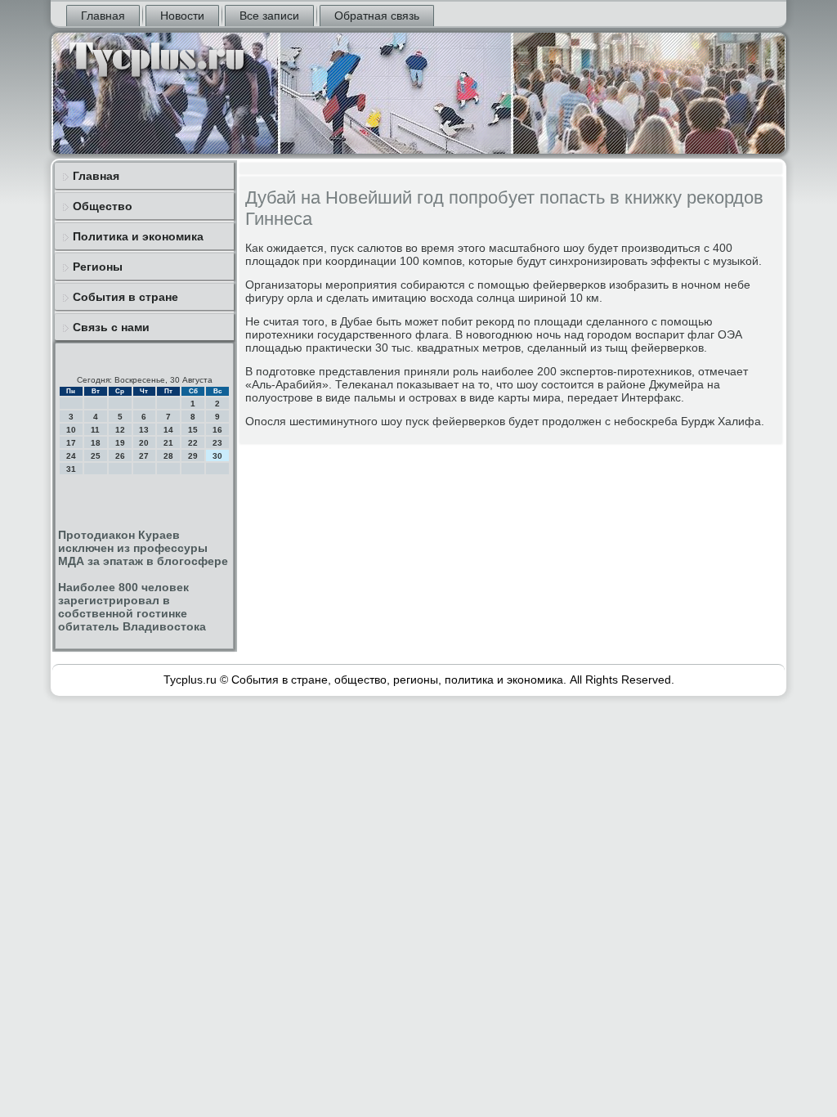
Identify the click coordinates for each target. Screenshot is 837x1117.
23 (217, 442)
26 (120, 455)
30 (217, 455)
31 (71, 468)
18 (96, 442)
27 (144, 455)
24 (71, 455)
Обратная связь (376, 15)
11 (95, 429)
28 (168, 455)
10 (71, 429)
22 (193, 442)
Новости (182, 15)
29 (193, 455)
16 (217, 429)
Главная (103, 15)
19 (120, 442)
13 (144, 429)
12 (120, 429)
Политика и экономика (138, 236)
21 (168, 442)
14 (168, 429)
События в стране (125, 296)
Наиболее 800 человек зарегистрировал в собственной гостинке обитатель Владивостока (132, 607)
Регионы (98, 266)
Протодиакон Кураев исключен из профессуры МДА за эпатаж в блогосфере (143, 547)
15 (193, 429)
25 (96, 455)
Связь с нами (111, 327)
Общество (102, 206)
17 (71, 442)
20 (144, 442)
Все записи (269, 15)
